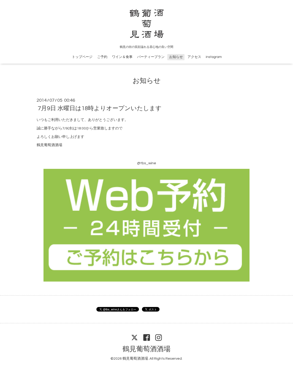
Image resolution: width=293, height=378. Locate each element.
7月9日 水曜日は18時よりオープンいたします (100, 108)
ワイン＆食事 (122, 57)
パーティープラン (151, 57)
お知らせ (176, 57)
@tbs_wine (146, 163)
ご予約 (102, 57)
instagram (214, 57)
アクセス (194, 57)
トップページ (82, 57)
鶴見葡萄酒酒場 (146, 349)
